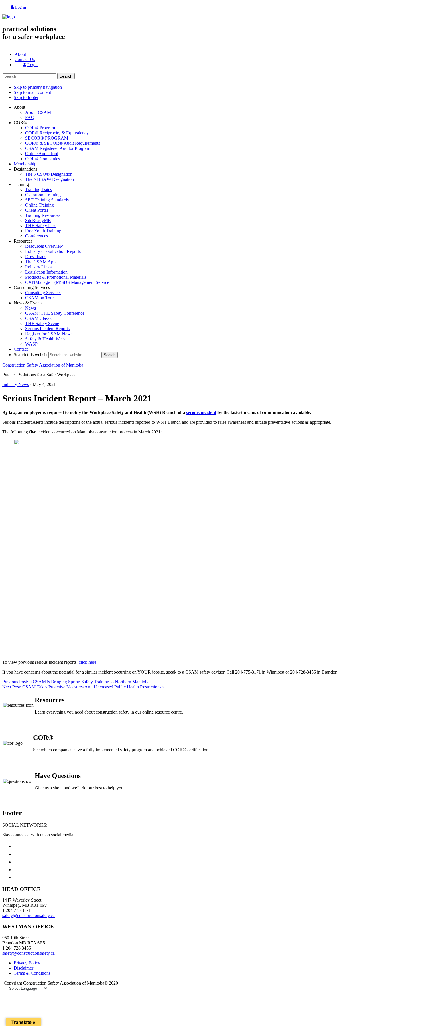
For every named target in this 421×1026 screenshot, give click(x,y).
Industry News (15, 384)
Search (66, 76)
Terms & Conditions (32, 973)
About (20, 54)
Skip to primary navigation (38, 87)
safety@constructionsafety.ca (28, 915)
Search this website (31, 354)
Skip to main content (32, 92)
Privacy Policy (27, 962)
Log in (20, 7)
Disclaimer (23, 968)
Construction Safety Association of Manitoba (42, 365)
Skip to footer (26, 97)
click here (87, 662)
